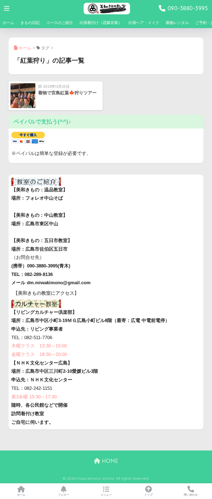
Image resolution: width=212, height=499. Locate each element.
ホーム (8, 22)
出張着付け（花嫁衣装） (101, 22)
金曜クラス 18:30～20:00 (39, 354)
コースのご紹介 (59, 22)
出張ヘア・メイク (143, 22)
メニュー (106, 494)
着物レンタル (177, 22)
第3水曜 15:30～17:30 (34, 396)
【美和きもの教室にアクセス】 (46, 293)
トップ (148, 494)
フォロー (63, 494)
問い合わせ (191, 494)
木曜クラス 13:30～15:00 (39, 345)
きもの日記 (30, 22)
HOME (109, 460)
